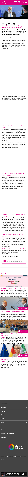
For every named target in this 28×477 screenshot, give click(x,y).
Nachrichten (4, 403)
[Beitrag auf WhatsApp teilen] (6, 24)
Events (2, 415)
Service (3, 422)
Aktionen (3, 411)
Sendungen (3, 407)
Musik (2, 418)
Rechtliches (3, 437)
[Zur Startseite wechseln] (4, 2)
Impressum (3, 456)
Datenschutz (10, 456)
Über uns (3, 429)
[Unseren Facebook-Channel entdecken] (1, 459)
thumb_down (20, 474)
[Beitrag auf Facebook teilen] (9, 24)
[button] (14, 260)
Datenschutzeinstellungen (20, 456)
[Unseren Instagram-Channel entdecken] (3, 459)
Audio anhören (22, 308)
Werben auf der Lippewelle (7, 433)
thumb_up (25, 474)
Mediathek (3, 426)
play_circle (22, 473)
